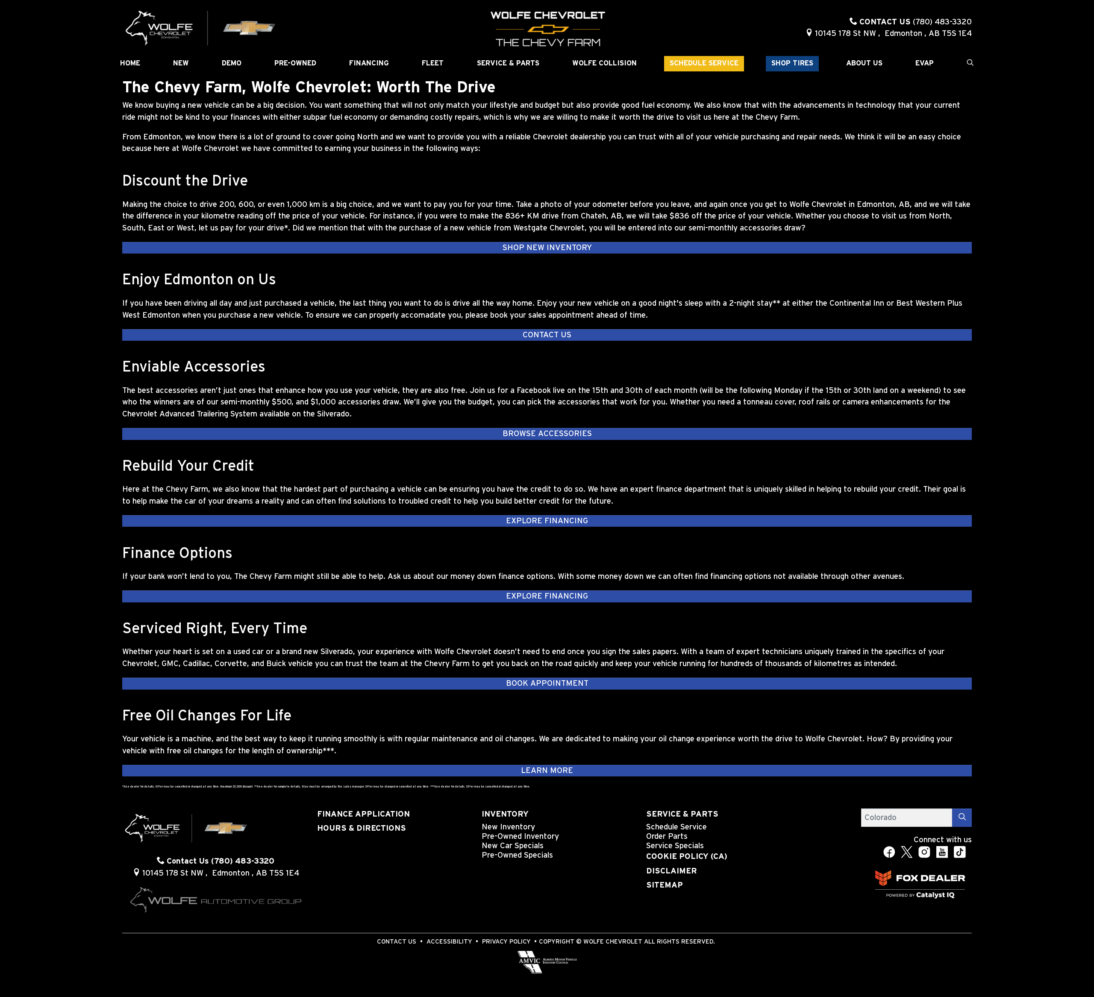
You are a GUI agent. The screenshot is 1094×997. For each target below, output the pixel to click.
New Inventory (508, 827)
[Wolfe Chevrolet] (200, 28)
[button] (130, 63)
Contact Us (396, 941)
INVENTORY (505, 814)
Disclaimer (671, 871)
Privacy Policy (506, 941)
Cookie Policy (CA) (686, 856)
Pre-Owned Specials (517, 855)
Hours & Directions (361, 828)
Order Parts (667, 836)
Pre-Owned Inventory (520, 836)
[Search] (962, 817)
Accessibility (449, 941)
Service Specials (675, 846)
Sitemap (664, 885)
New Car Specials (513, 846)
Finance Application (363, 814)
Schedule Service (676, 827)
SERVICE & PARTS (682, 814)
